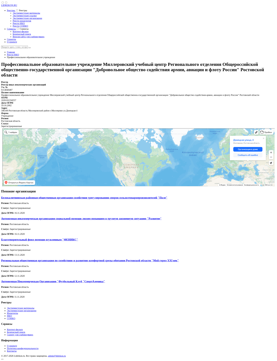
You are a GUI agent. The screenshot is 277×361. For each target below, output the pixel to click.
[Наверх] (2, 359)
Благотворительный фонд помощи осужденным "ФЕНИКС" (39, 239)
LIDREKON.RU (9, 5)
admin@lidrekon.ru (57, 356)
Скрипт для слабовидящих (20, 334)
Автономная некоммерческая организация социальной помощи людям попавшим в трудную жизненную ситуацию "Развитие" (81, 218)
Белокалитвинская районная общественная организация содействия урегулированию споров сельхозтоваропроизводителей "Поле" (84, 197)
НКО (9, 316)
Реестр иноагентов (22, 21)
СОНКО (11, 318)
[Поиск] (29, 47)
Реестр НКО (19, 23)
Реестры (11, 10)
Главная (11, 52)
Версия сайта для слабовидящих (28, 36)
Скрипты (11, 39)
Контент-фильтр (21, 31)
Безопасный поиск (22, 34)
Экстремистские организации (27, 18)
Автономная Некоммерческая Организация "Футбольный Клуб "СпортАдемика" (53, 281)
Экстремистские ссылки (25, 15)
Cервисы (11, 29)
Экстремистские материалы (26, 13)
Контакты (12, 351)
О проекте (12, 42)
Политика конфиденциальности (23, 348)
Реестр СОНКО (20, 26)
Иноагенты (12, 313)
